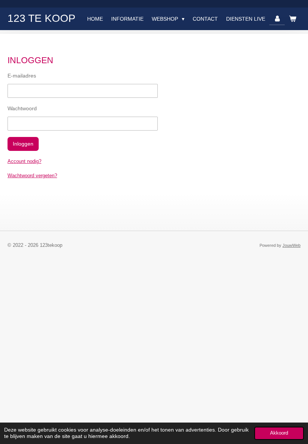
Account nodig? (24, 161)
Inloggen (23, 144)
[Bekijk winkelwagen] (292, 18)
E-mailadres (22, 76)
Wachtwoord (22, 108)
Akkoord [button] (279, 433)
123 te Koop (41, 18)
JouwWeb (291, 245)
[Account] (277, 18)
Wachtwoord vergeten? (32, 175)
